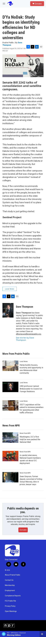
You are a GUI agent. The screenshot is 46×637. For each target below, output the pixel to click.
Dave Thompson (24, 306)
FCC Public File (10, 601)
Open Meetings (11, 611)
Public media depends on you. (23, 510)
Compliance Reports (13, 596)
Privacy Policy (10, 606)
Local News (9, 289)
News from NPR (25, 433)
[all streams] (42, 634)
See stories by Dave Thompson (25, 338)
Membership (10, 585)
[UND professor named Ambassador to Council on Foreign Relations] (10, 387)
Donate (38, 4)
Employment (10, 590)
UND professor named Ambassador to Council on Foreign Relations (31, 389)
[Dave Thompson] (7, 310)
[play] (3, 634)
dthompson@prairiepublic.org (28, 334)
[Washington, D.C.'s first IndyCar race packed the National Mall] (10, 437)
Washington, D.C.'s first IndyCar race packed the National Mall (30, 439)
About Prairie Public (12, 575)
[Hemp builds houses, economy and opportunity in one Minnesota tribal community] (10, 366)
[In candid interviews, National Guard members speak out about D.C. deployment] (10, 456)
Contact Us (9, 580)
